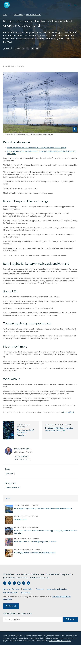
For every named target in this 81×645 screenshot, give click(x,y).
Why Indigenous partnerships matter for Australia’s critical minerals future (43, 508)
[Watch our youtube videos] (28, 583)
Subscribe (70, 619)
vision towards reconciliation (60, 640)
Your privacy (25, 592)
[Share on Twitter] (27, 48)
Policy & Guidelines (10, 592)
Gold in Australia (20, 519)
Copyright (40, 589)
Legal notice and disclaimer (57, 589)
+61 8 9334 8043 (22, 456)
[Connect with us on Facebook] (4, 583)
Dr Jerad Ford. (68, 412)
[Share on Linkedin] (32, 48)
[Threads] (23, 583)
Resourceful (9, 473)
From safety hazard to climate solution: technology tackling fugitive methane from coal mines (45, 531)
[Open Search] (75, 4)
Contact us (11, 606)
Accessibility (27, 589)
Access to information (11, 589)
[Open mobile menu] (69, 4)
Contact (7, 48)
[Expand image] (40, 102)
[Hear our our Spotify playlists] (19, 583)
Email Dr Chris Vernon (23, 460)
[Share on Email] (37, 48)
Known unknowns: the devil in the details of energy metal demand (36, 148)
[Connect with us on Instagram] (9, 583)
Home (5, 15)
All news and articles (33, 15)
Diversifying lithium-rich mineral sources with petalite (34, 553)
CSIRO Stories (18, 15)
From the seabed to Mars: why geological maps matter (35, 541)
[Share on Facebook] (23, 48)
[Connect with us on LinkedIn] (14, 583)
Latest (8, 498)
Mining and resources (12, 487)
